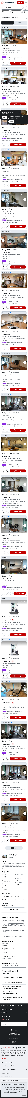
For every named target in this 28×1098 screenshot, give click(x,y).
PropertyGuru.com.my (6, 1047)
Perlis (3, 943)
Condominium (20, 923)
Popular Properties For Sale (8, 1066)
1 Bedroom (9, 958)
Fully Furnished (5, 965)
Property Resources (6, 1077)
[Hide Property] (21, 31)
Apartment (4, 924)
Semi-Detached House (13, 924)
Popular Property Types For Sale (9, 1080)
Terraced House (12, 923)
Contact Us (4, 1012)
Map (21, 23)
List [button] (8, 23)
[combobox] (13, 7)
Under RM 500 (5, 951)
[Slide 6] (16, 82)
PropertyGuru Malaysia (7, 1062)
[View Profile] (14, 27)
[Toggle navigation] (25, 2)
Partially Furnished (15, 965)
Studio (3, 958)
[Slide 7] (17, 164)
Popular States (5, 1073)
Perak (7, 943)
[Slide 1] (10, 82)
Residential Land (12, 925)
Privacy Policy (7, 1089)
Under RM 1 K (13, 951)
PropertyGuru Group (6, 1009)
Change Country (5, 1016)
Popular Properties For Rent (8, 1069)
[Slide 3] (12, 82)
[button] (6, 869)
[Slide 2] (11, 82)
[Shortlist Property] (24, 31)
